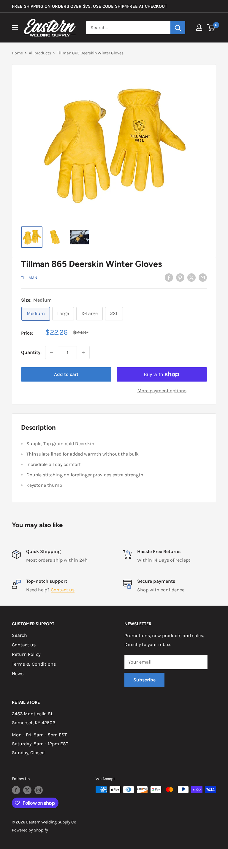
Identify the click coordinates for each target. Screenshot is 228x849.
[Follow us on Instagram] (38, 790)
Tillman (29, 277)
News (17, 673)
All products (40, 53)
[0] (211, 27)
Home (17, 53)
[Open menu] (15, 27)
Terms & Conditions (34, 664)
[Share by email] (203, 277)
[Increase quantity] (83, 352)
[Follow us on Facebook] (16, 790)
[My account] (199, 27)
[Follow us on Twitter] (27, 790)
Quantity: (31, 352)
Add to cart (66, 374)
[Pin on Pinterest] (180, 277)
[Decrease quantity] (51, 352)
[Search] (177, 27)
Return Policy (26, 654)
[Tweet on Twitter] (191, 277)
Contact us (63, 590)
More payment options (161, 390)
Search (19, 635)
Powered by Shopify (30, 830)
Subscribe (144, 680)
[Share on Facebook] (169, 277)
